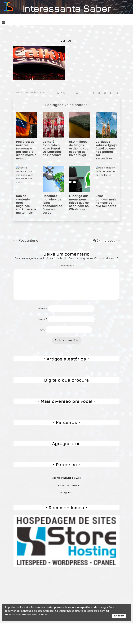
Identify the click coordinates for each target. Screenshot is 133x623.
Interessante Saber (66, 8)
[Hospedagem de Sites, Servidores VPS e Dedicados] (66, 540)
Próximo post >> (106, 240)
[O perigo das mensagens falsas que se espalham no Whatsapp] (79, 178)
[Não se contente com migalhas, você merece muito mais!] (26, 178)
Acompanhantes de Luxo (66, 477)
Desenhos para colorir (66, 485)
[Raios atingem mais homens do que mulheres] (106, 178)
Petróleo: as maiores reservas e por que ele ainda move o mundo (26, 150)
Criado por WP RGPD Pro (36, 614)
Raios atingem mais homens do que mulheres (106, 201)
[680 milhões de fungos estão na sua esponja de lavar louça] (79, 124)
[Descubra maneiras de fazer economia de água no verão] (53, 178)
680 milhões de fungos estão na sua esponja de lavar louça (78, 148)
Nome (42, 308)
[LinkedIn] (111, 93)
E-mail (42, 319)
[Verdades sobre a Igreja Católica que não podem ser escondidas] (106, 124)
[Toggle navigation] (3, 22)
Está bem (119, 615)
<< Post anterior (26, 240)
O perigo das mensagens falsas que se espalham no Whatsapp (79, 202)
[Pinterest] (105, 93)
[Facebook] (93, 93)
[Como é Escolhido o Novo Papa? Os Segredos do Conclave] (53, 124)
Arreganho (66, 492)
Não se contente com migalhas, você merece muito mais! (26, 204)
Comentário (66, 265)
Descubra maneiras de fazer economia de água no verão (52, 204)
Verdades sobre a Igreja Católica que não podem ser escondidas (106, 150)
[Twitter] (99, 93)
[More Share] (117, 93)
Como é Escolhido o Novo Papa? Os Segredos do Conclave (52, 148)
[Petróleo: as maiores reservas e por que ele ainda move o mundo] (26, 124)
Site (42, 329)
